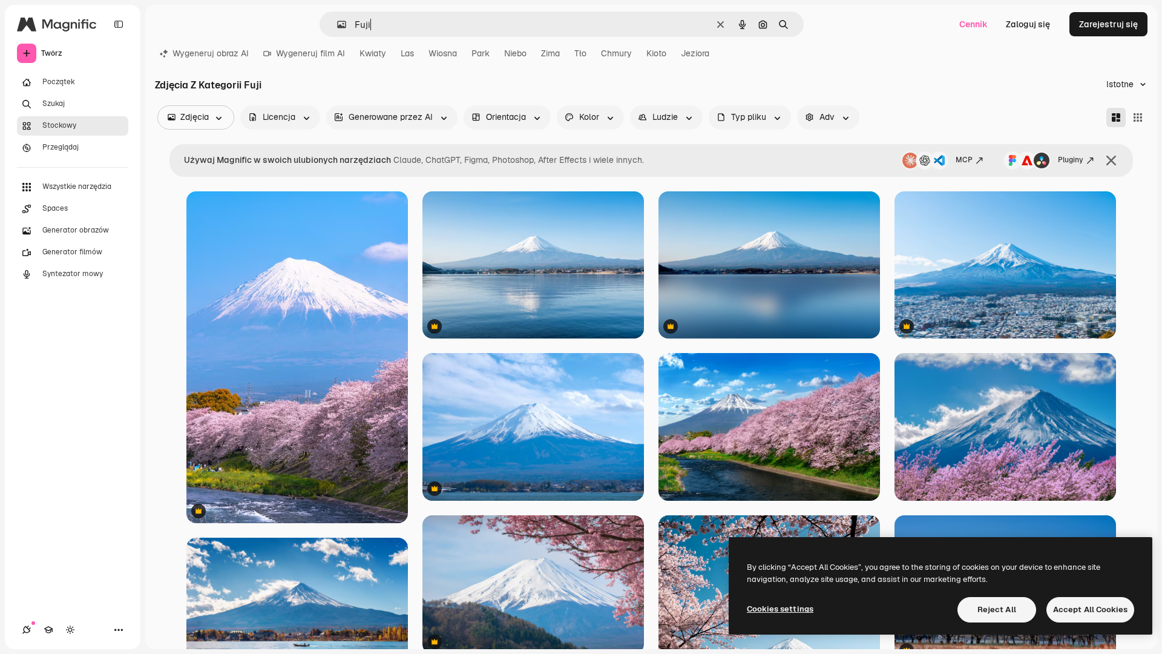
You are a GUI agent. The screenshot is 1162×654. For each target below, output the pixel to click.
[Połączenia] (26, 629)
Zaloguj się (1028, 24)
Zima (550, 53)
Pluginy (1070, 160)
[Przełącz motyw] (70, 629)
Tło (580, 53)
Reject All (996, 609)
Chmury (616, 53)
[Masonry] (1116, 117)
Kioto (656, 53)
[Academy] (48, 629)
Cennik (973, 24)
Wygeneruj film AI (310, 53)
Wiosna (442, 53)
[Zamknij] (1111, 160)
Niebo (515, 53)
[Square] (1137, 117)
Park (480, 53)
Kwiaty (372, 53)
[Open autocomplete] (336, 24)
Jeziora (695, 53)
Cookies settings (780, 609)
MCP (964, 160)
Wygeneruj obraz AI (210, 53)
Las (407, 53)
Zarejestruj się (1108, 24)
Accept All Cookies (1090, 609)
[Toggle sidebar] (118, 24)
